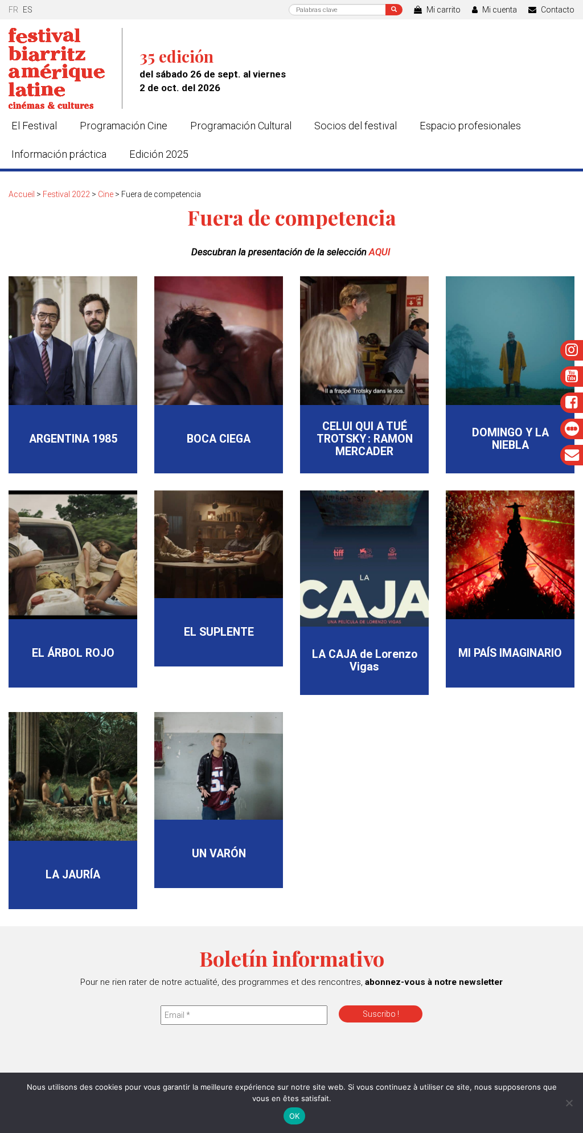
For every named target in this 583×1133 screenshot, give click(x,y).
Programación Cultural (241, 126)
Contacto (556, 9)
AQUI (380, 251)
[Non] (568, 1103)
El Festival (34, 126)
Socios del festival (355, 126)
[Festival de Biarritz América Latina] (65, 68)
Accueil (22, 194)
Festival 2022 (66, 194)
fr (13, 9)
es (27, 9)
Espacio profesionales (470, 126)
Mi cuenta (499, 9)
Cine (105, 194)
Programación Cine (123, 126)
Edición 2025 (158, 154)
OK (294, 1115)
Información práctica (58, 154)
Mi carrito (443, 9)
